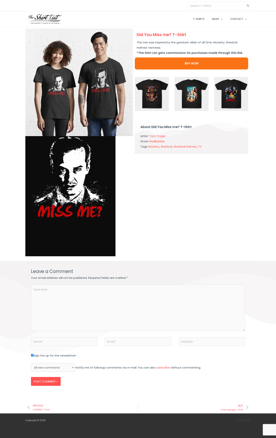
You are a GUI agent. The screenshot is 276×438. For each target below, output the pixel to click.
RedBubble (156, 141)
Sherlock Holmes (185, 147)
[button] (221, 19)
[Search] (248, 6)
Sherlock (166, 147)
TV (199, 147)
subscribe (163, 367)
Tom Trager (157, 136)
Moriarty (153, 147)
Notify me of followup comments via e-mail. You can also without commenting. (138, 367)
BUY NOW (191, 63)
